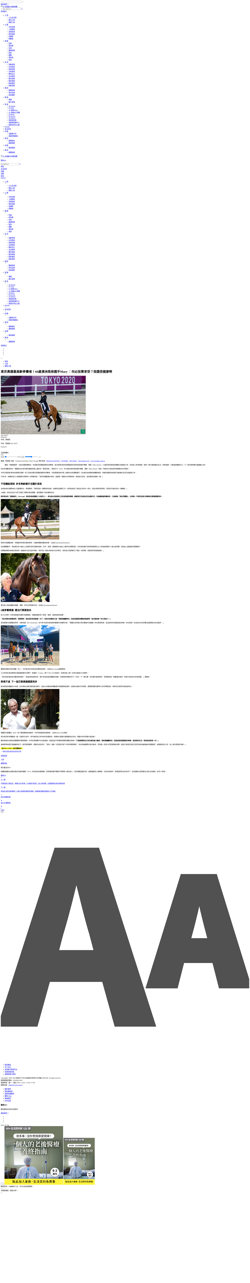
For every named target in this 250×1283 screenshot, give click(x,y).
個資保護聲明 (9, 1093)
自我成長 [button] (4, 756)
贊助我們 (4, 1113)
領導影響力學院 (10, 1074)
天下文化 (8, 1067)
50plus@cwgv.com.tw (15, 1085)
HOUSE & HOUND (53, 461)
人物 (6, 363)
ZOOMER (64, 461)
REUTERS (73, 461)
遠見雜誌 (8, 1065)
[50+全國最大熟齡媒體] (9, 6)
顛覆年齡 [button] (4, 763)
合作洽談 (8, 1100)
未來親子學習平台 (11, 1069)
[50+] (48, 1184)
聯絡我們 (8, 1098)
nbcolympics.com (83, 461)
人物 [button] (2, 759)
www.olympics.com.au (98, 461)
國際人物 (8, 366)
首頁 (6, 361)
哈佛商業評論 (9, 1072)
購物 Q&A (8, 1096)
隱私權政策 (8, 1091)
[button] (125, 775)
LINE (2, 810)
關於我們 (8, 1089)
